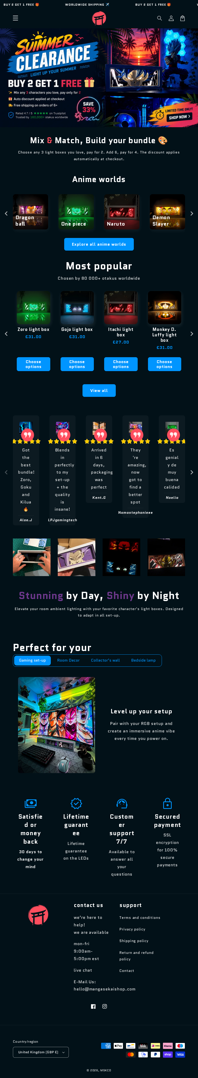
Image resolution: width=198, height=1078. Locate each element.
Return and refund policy (136, 956)
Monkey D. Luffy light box (164, 335)
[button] (160, 18)
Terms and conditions (140, 917)
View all (99, 390)
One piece (73, 224)
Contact (126, 970)
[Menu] (15, 18)
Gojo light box (77, 329)
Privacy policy (132, 929)
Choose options (34, 364)
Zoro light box (34, 329)
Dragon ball (25, 220)
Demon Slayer (161, 220)
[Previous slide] (6, 472)
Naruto (116, 224)
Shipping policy (133, 940)
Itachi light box (120, 332)
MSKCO (105, 1070)
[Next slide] (191, 213)
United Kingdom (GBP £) (38, 1052)
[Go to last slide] (6, 213)
